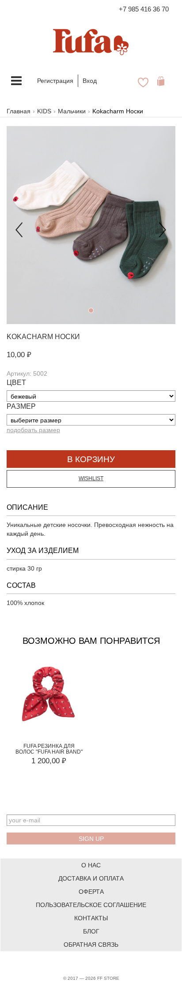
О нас (91, 865)
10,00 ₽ (19, 355)
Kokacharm (30, 336)
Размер (21, 406)
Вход (90, 80)
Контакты (91, 918)
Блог (91, 931)
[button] (19, 225)
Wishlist (91, 478)
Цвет (16, 382)
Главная (18, 111)
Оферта (91, 891)
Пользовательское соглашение (91, 904)
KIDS (44, 111)
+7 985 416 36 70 (144, 9)
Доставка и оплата (91, 878)
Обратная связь (91, 944)
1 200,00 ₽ (48, 761)
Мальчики (72, 111)
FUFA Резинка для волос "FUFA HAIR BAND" (49, 749)
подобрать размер (33, 429)
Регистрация (55, 80)
